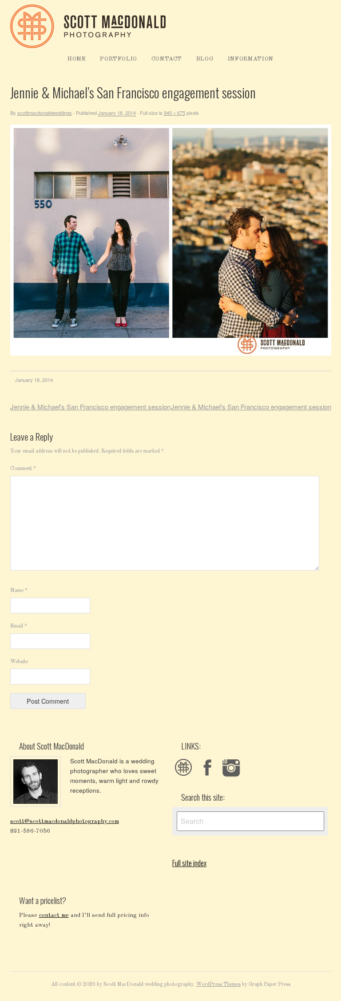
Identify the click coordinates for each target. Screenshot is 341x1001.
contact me (54, 915)
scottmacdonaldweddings (44, 112)
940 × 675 (174, 112)
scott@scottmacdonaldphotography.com (64, 821)
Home (76, 59)
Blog (205, 59)
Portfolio (118, 59)
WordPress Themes (218, 984)
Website (19, 662)
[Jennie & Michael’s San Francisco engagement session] (170, 354)
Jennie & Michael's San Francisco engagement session (90, 406)
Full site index (189, 863)
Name (19, 590)
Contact (166, 59)
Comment (23, 468)
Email (18, 626)
